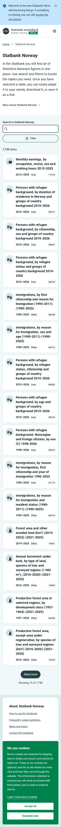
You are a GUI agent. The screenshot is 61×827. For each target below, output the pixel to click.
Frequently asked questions (25, 720)
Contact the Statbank (21, 733)
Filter (33, 138)
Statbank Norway (25, 44)
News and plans (18, 726)
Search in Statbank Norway (18, 122)
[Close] (55, 5)
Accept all (30, 806)
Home (6, 44)
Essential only (30, 815)
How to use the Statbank (23, 713)
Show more (30, 674)
